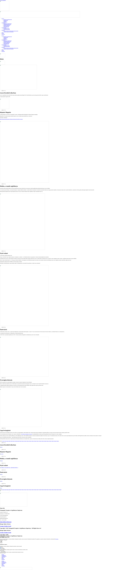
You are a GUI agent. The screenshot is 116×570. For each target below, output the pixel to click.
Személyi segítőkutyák (7, 25)
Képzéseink (3, 563)
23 (53, 441)
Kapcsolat (3, 34)
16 (35, 441)
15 (33, 441)
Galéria (3, 33)
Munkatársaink (6, 20)
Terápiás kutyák (4, 27)
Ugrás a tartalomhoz (3, 0)
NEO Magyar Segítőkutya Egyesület (26, 434)
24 (55, 441)
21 (48, 441)
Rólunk (3, 18)
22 (50, 441)
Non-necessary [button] (2, 550)
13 (28, 441)
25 (58, 441)
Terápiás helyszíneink (7, 29)
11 (23, 441)
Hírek (2, 32)
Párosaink (5, 21)
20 (45, 441)
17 (38, 441)
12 (25, 441)
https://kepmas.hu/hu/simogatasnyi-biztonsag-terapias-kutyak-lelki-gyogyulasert (11, 119)
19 (43, 441)
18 (40, 441)
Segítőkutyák (4, 22)
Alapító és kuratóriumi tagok (8, 19)
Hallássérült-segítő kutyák (7, 24)
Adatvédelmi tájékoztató (5, 522)
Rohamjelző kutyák (6, 43)
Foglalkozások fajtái (6, 28)
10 (20, 441)
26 (60, 489)
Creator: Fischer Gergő (5, 526)
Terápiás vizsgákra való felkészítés (8, 31)
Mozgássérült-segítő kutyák (7, 23)
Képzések (3, 30)
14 (30, 441)
